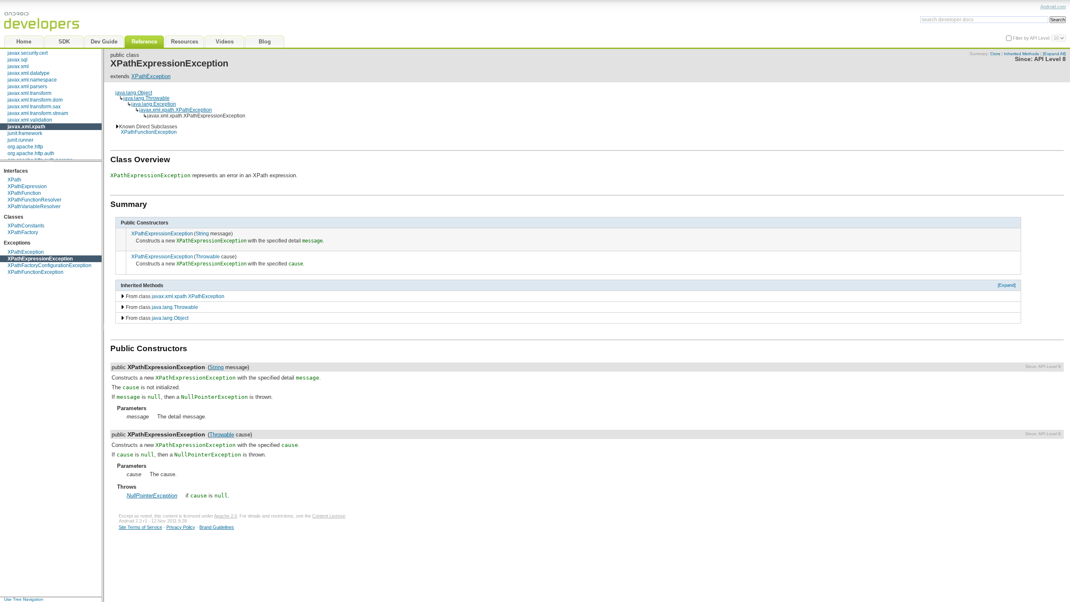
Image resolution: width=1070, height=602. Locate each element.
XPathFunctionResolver (34, 200)
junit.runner (20, 140)
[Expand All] (1054, 53)
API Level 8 (1050, 59)
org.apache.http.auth (31, 153)
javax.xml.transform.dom (35, 100)
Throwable (208, 256)
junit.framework (25, 133)
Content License (328, 515)
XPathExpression (27, 186)
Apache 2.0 (225, 515)
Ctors (995, 53)
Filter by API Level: (1032, 38)
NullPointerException (152, 495)
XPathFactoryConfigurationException (50, 265)
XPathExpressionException (40, 259)
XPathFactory (23, 232)
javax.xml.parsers (27, 86)
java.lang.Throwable (146, 98)
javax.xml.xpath (26, 127)
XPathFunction (24, 193)
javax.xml (18, 66)
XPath (14, 180)
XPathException (26, 252)
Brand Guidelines (216, 527)
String (202, 233)
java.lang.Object (133, 92)
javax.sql (18, 60)
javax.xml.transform (29, 93)
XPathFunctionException (36, 272)
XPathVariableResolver (34, 206)
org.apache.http (25, 147)
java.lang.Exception (153, 104)
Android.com (1053, 6)
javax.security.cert (28, 53)
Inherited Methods (1021, 53)
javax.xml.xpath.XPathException (175, 109)
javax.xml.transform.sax (34, 107)
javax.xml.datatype (29, 73)
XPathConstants (26, 226)
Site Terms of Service (140, 527)
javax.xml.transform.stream (38, 113)
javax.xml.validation (30, 120)
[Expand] (1007, 285)
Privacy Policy (180, 527)
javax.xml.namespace (32, 80)
